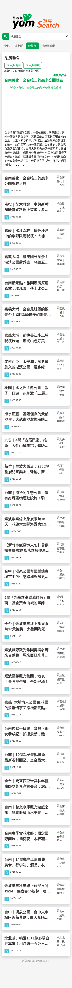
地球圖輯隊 (48, 45)
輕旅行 (32, 45)
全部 (7, 45)
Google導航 (33, 65)
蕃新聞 (19, 45)
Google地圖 (14, 65)
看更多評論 (60, 75)
